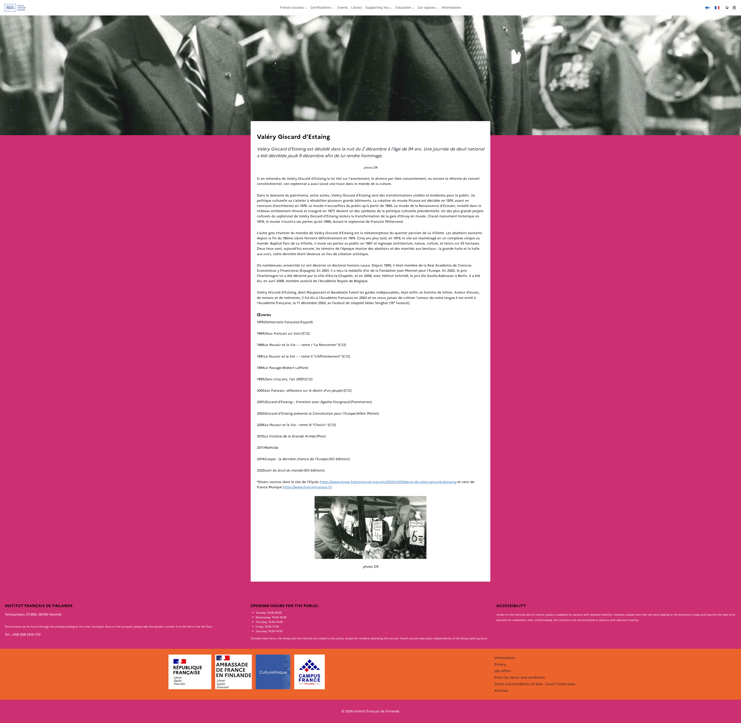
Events (343, 7)
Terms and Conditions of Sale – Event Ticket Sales (534, 684)
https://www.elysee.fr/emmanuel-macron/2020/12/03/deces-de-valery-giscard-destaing (388, 481)
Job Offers (502, 670)
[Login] (734, 8)
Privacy (500, 664)
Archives (263, 129)
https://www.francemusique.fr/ (307, 487)
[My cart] (727, 7)
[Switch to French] (717, 7)
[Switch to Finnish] (707, 7)
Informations (451, 7)
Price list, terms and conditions (519, 677)
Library (356, 7)
